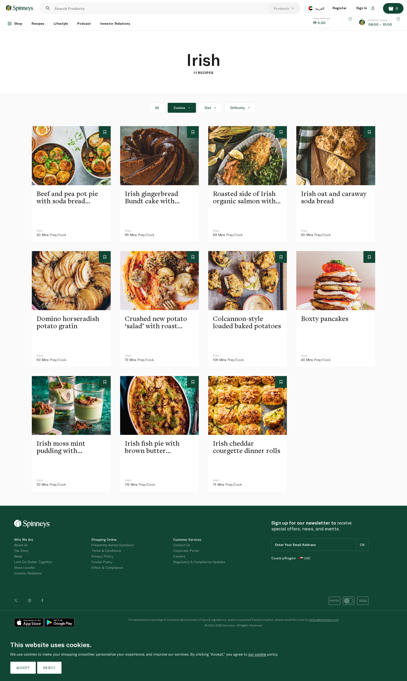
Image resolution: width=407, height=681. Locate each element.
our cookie (257, 654)
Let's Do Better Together (33, 562)
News (18, 556)
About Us (21, 545)
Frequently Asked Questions (112, 545)
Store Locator (24, 567)
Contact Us (181, 545)
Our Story (21, 551)
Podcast (84, 23)
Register (340, 8)
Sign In (362, 8)
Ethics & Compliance (107, 567)
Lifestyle (61, 23)
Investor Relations (115, 23)
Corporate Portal (186, 551)
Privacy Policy (102, 556)
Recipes (38, 23)
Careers (179, 556)
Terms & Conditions (106, 551)
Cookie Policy (101, 562)
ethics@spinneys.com (324, 619)
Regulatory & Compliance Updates (199, 562)
